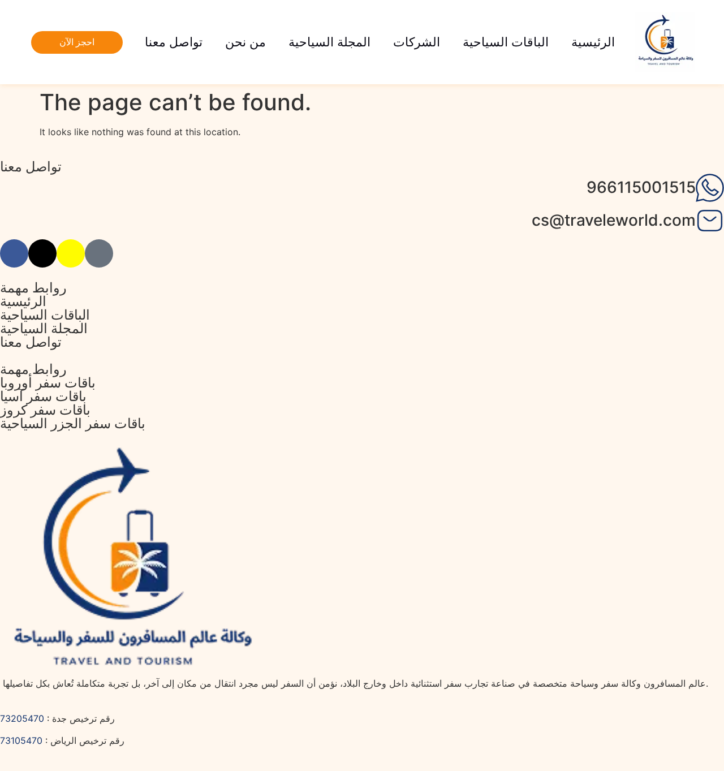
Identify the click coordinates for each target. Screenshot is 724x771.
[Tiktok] (99, 253)
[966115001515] (710, 188)
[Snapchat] (71, 253)
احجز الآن (76, 42)
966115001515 (641, 187)
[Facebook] (14, 253)
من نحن (245, 42)
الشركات (416, 42)
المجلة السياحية (329, 42)
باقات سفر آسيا (43, 396)
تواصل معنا (173, 42)
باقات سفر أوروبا (48, 382)
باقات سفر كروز (45, 410)
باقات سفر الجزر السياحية (72, 423)
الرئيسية (593, 42)
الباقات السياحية (506, 42)
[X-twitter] (42, 253)
